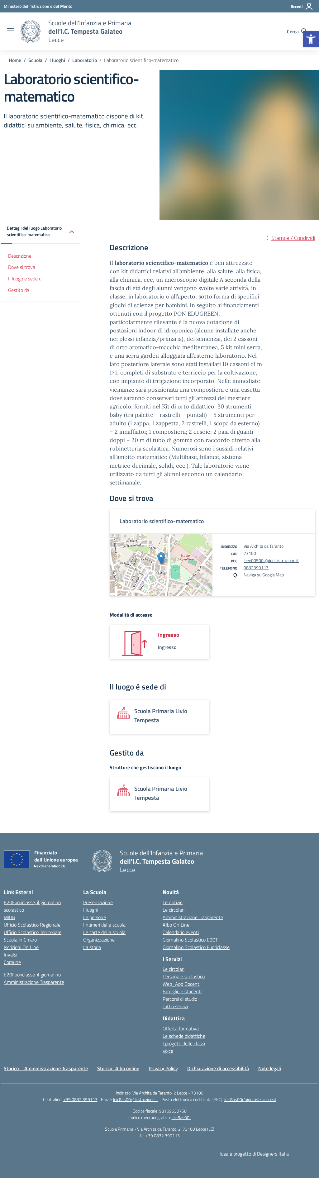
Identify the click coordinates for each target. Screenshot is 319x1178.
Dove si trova (21, 267)
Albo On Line (176, 924)
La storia (92, 947)
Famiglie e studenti (182, 991)
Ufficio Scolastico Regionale (32, 924)
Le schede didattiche (184, 1036)
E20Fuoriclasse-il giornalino (32, 974)
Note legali (269, 1068)
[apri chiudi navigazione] (10, 31)
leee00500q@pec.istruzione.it (271, 560)
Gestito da (18, 290)
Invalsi (10, 954)
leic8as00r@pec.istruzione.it (250, 1099)
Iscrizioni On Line (21, 947)
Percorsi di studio (180, 999)
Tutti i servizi (175, 1006)
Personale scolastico (184, 976)
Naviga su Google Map (264, 574)
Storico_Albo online (118, 1068)
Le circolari (173, 909)
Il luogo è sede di (25, 278)
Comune (12, 962)
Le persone (94, 917)
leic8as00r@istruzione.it (135, 1099)
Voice (168, 1051)
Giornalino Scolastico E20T (190, 939)
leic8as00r (181, 1117)
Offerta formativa (181, 1028)
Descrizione (19, 256)
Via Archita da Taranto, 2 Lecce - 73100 (167, 1093)
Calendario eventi (181, 932)
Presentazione (98, 902)
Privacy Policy (163, 1068)
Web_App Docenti (181, 984)
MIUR (9, 917)
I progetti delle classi (184, 1043)
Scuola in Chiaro (20, 939)
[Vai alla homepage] (30, 31)
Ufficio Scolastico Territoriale (32, 932)
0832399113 (256, 567)
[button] (311, 39)
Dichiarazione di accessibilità (218, 1068)
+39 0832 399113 (80, 1099)
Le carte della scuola (104, 932)
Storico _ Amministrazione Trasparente (46, 1068)
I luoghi (90, 909)
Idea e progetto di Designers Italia (254, 1153)
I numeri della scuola (104, 924)
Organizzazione (99, 939)
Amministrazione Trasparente (34, 982)
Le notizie (173, 902)
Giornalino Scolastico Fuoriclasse (196, 947)
